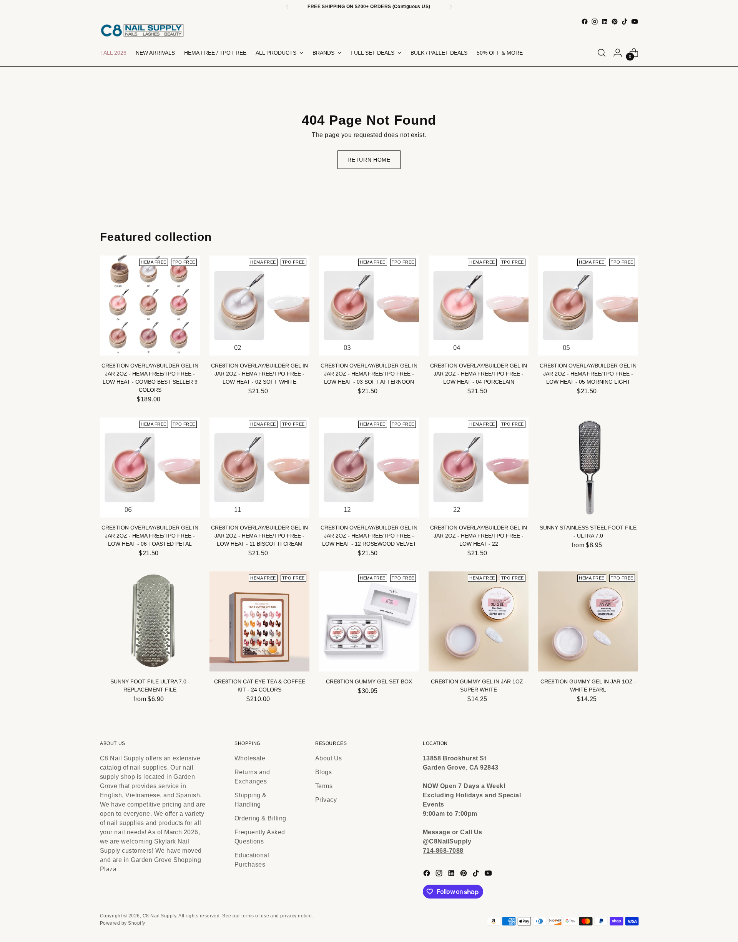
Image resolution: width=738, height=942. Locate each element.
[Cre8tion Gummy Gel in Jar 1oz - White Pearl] (588, 621)
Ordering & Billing (260, 818)
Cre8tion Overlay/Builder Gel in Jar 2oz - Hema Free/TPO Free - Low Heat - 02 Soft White (259, 373)
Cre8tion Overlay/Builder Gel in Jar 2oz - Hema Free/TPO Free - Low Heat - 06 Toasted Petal (149, 535)
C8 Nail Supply (159, 916)
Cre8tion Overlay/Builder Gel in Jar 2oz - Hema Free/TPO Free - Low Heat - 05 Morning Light (588, 373)
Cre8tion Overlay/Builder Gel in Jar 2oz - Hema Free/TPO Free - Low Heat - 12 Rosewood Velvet (369, 535)
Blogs (323, 772)
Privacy (326, 800)
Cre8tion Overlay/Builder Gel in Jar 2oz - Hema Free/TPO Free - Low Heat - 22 (478, 535)
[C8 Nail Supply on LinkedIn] (604, 21)
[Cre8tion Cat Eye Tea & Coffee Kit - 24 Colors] (259, 621)
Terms (323, 786)
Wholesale (249, 758)
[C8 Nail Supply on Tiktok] (624, 21)
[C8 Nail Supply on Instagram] (594, 21)
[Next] (450, 6)
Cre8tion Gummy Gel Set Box (369, 681)
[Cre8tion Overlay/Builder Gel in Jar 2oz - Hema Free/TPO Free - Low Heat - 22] (479, 468)
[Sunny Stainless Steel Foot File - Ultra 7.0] (588, 468)
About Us (328, 758)
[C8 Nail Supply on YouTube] (634, 21)
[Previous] (287, 6)
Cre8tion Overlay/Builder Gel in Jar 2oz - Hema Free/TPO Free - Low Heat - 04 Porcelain (478, 373)
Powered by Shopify (122, 923)
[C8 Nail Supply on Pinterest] (614, 21)
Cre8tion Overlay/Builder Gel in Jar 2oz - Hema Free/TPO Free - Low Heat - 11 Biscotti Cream (259, 535)
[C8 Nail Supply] (142, 30)
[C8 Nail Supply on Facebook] (584, 21)
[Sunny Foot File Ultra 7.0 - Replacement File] (150, 621)
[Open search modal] (601, 52)
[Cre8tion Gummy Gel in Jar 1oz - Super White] (479, 621)
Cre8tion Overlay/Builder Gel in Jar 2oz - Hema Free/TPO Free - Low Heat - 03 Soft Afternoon (369, 373)
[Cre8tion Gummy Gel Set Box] (369, 621)
